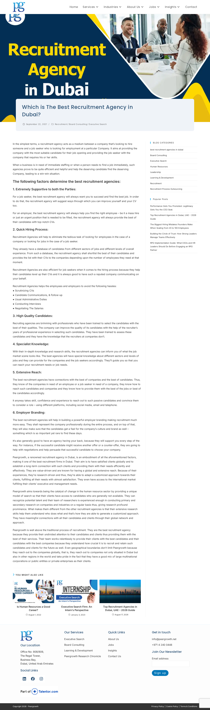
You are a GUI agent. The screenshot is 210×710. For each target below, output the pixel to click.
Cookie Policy (172, 706)
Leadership (155, 172)
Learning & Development (162, 177)
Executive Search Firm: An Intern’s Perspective (76, 608)
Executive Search (98, 124)
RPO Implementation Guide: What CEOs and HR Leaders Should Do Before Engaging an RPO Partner (172, 246)
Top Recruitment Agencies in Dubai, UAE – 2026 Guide (120, 608)
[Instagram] (41, 679)
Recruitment (61, 124)
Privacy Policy (157, 706)
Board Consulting (78, 124)
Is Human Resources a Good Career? (33, 608)
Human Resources (159, 166)
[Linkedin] (24, 679)
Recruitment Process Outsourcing (166, 189)
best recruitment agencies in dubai (166, 149)
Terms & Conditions (188, 706)
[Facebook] (33, 679)
